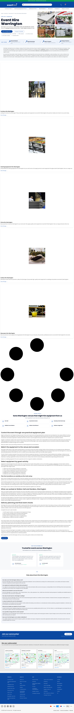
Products (9, 677)
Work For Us (22, 696)
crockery (51, 464)
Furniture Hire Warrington (7, 111)
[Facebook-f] (2, 706)
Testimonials (22, 694)
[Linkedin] (8, 706)
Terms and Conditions (48, 679)
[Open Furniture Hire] (12, 8)
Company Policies (36, 693)
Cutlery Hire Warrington (7, 278)
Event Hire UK (11, 13)
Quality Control (35, 691)
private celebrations (64, 49)
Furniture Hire (10, 679)
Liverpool (59, 687)
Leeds (58, 691)
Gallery (21, 687)
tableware (37, 50)
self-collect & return (26, 28)
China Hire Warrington (6, 222)
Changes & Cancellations (35, 689)
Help (33, 677)
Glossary (34, 681)
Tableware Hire (10, 684)
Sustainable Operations (22, 692)
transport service (9, 28)
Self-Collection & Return (49, 693)
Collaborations (23, 689)
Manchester (59, 685)
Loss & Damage (47, 685)
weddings (43, 49)
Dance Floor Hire (11, 688)
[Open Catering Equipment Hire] (26, 8)
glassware (55, 464)
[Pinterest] (11, 706)
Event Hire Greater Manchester (20, 13)
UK (57, 693)
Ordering (45, 681)
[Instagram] (5, 706)
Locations (6, 13)
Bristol (58, 681)
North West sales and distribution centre (24, 26)
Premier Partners (23, 698)
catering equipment (44, 50)
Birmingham (59, 683)
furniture (33, 50)
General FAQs (35, 679)
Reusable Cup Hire (11, 696)
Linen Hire (9, 694)
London (58, 679)
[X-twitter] (14, 706)
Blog (21, 683)
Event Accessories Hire (11, 699)
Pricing (33, 686)
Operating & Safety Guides (36, 684)
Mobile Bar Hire (10, 686)
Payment (46, 683)
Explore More (22, 685)
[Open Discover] (52, 8)
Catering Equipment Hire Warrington (10, 167)
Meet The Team (23, 681)
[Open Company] (59, 8)
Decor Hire (9, 692)
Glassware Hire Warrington (8, 333)
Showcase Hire (10, 690)
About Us (22, 677)
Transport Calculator (19, 31)
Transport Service (47, 695)
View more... (7, 667)
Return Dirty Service (48, 687)
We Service (59, 677)
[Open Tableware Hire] (36, 8)
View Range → (4, 115)
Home (2, 13)
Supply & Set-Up (47, 689)
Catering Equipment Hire (11, 682)
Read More (4, 538)
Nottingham (59, 689)
